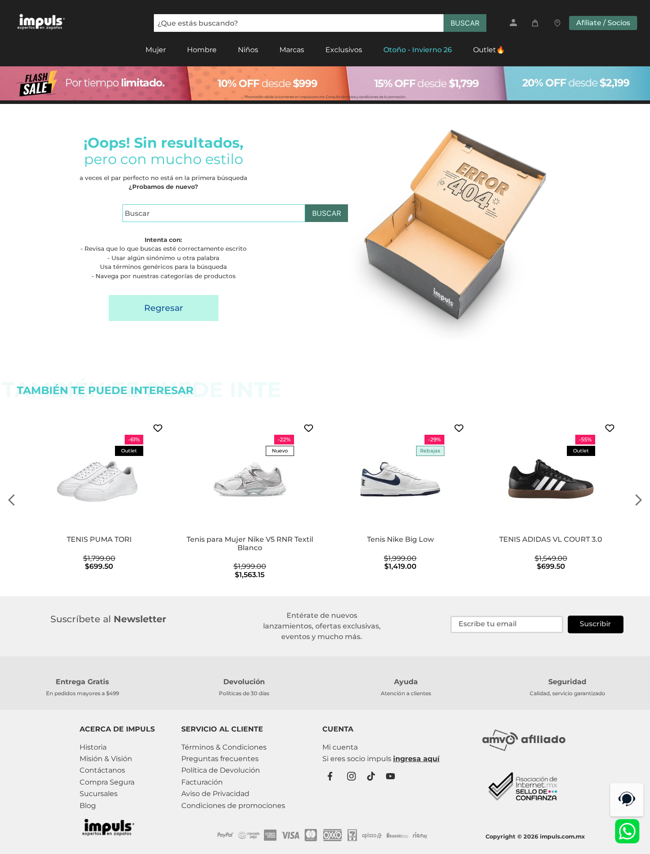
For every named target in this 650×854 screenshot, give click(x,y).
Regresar (163, 308)
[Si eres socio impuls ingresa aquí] (381, 759)
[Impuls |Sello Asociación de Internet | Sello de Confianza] (523, 806)
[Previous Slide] (12, 500)
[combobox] (320, 23)
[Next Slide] (638, 500)
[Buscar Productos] (465, 23)
